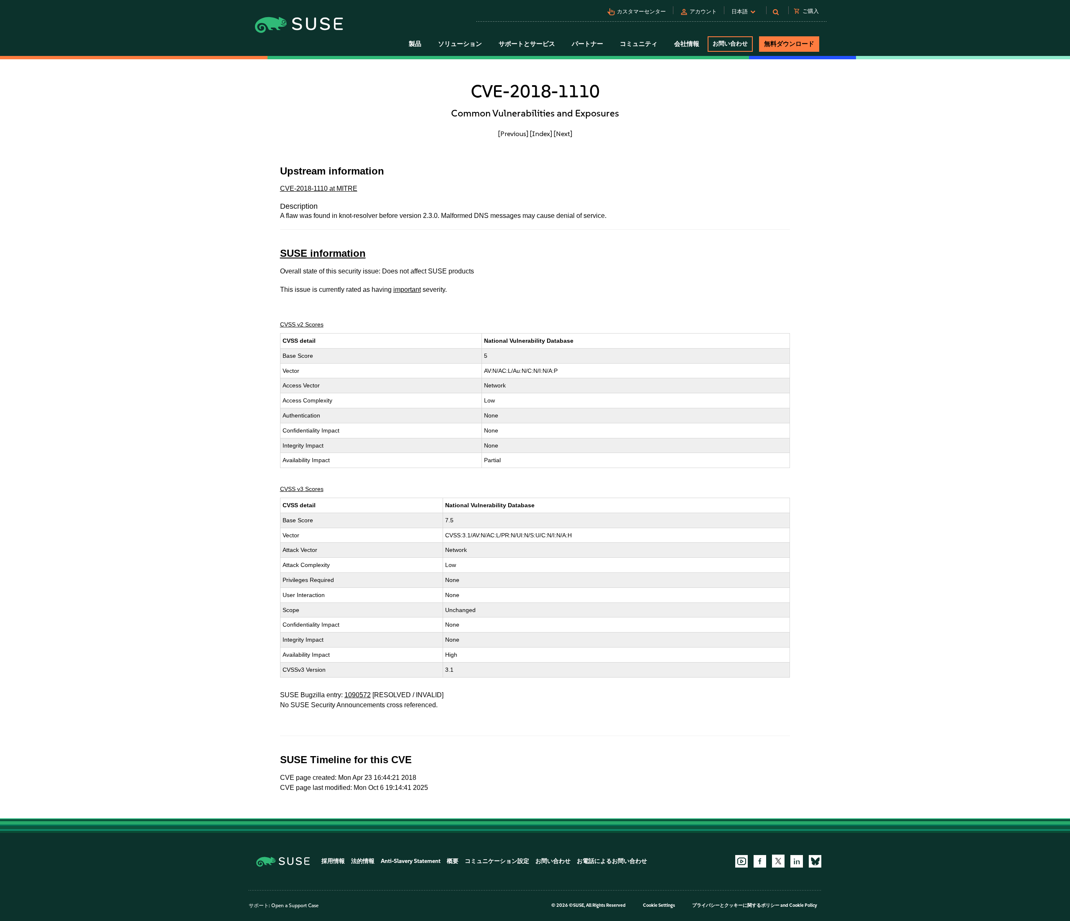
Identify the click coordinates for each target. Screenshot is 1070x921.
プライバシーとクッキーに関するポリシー (736, 905)
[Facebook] (760, 861)
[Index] (541, 133)
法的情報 (362, 861)
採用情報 (333, 861)
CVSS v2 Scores (302, 324)
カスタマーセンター (641, 11)
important (407, 289)
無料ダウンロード (789, 44)
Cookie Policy (803, 905)
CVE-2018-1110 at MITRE (318, 188)
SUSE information (323, 253)
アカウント (703, 11)
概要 (453, 861)
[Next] (563, 133)
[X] (778, 861)
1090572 (357, 694)
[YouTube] (741, 861)
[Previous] (513, 133)
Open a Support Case (294, 905)
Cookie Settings (659, 905)
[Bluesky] (815, 861)
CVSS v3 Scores (302, 489)
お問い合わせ (730, 43)
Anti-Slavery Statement (411, 861)
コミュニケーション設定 (497, 861)
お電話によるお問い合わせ (612, 861)
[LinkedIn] (796, 861)
